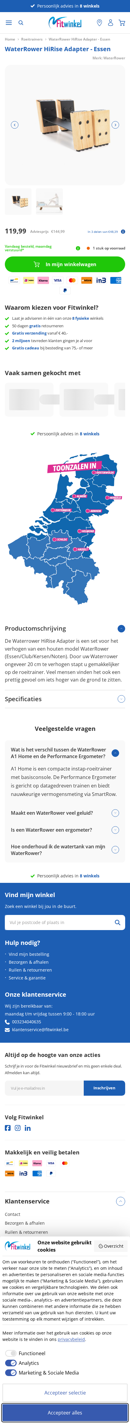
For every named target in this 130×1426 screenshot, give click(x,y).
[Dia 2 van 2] (49, 201)
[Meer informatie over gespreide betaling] (123, 231)
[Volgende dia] (115, 125)
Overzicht (113, 1246)
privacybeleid (71, 1339)
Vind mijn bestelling (29, 954)
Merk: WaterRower (109, 58)
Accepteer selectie (65, 1392)
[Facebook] (8, 1128)
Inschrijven (104, 1088)
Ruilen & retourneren (30, 970)
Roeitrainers (32, 39)
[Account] (110, 22)
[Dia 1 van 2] (18, 201)
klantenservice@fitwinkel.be (40, 1029)
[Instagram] (18, 1128)
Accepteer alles (65, 1412)
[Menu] (9, 23)
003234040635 (26, 1022)
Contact (12, 1214)
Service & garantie (27, 978)
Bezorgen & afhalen (29, 962)
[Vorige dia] (14, 125)
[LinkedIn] (28, 1128)
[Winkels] (99, 22)
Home (10, 39)
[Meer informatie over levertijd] (78, 248)
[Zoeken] (20, 22)
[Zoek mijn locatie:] (89, 23)
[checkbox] (23, 1353)
